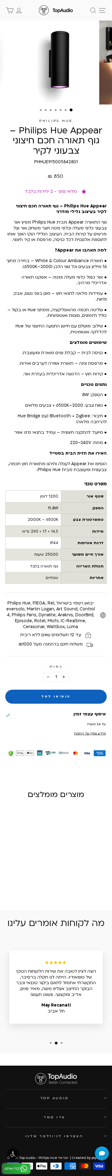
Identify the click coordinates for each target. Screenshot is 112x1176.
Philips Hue (56, 120)
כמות (55, 666)
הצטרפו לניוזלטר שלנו (54, 1136)
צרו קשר (54, 1117)
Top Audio (54, 1098)
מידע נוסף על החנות (90, 733)
